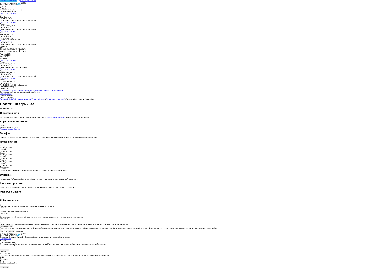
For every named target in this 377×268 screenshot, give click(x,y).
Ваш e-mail (4, 213)
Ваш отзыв (4, 219)
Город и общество (38, 99)
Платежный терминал (8, 13)
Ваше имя (3, 208)
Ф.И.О (2, 257)
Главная (3, 99)
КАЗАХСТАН (11, 99)
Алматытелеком (6, 41)
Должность (4, 259)
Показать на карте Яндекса (10, 129)
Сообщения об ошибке (8, 246)
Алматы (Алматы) (24, 99)
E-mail (2, 261)
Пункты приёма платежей (55, 99)
